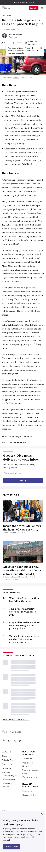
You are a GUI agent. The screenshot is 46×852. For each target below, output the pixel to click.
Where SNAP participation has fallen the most (24, 600)
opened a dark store (26, 320)
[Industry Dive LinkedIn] (4, 740)
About (4, 756)
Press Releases (8, 779)
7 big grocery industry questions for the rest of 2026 (23, 611)
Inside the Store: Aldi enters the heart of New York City (22, 527)
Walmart (16, 78)
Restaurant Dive (29, 795)
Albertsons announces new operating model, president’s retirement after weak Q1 (22, 570)
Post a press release (20, 719)
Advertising (27, 758)
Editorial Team (8, 760)
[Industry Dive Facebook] (9, 740)
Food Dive (27, 791)
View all (6, 719)
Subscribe (33, 8)
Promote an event (30, 777)
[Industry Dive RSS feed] (20, 740)
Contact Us (7, 764)
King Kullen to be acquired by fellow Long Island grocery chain (24, 625)
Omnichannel (19, 442)
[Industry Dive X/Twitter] (14, 740)
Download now (11, 847)
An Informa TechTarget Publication (23, 2)
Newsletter (7, 768)
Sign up (23, 480)
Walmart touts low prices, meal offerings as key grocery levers (24, 638)
